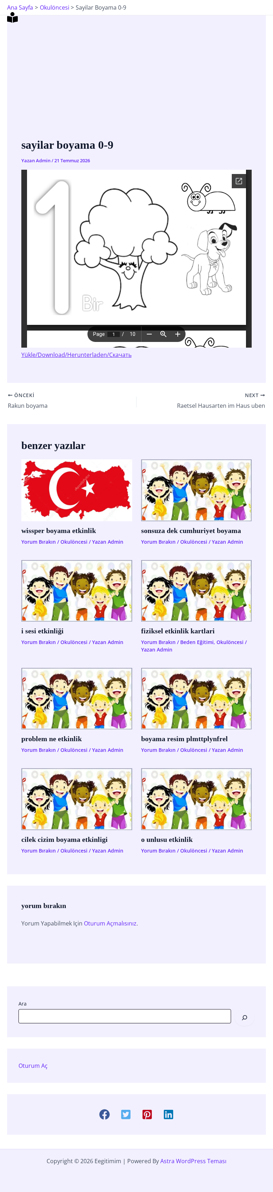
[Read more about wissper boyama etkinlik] (76, 490)
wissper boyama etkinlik (58, 530)
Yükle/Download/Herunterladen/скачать (76, 355)
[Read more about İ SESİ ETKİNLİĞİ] (76, 590)
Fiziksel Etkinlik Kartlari (178, 631)
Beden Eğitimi (197, 642)
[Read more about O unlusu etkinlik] (196, 798)
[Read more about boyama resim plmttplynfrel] (196, 698)
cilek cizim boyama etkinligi (64, 839)
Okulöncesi (73, 541)
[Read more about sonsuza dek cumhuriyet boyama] (196, 490)
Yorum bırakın (38, 541)
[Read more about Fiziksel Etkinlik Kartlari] (196, 590)
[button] (104, 1114)
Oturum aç (33, 1066)
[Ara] (245, 1017)
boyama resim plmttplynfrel (184, 739)
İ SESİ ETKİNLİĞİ (42, 631)
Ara (22, 1003)
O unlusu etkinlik (167, 839)
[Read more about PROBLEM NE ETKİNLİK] (76, 698)
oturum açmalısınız (110, 923)
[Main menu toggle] (258, 18)
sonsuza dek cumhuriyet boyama (191, 530)
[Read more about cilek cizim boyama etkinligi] (76, 798)
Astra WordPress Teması (193, 1161)
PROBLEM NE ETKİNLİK (51, 739)
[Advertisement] (136, 83)
